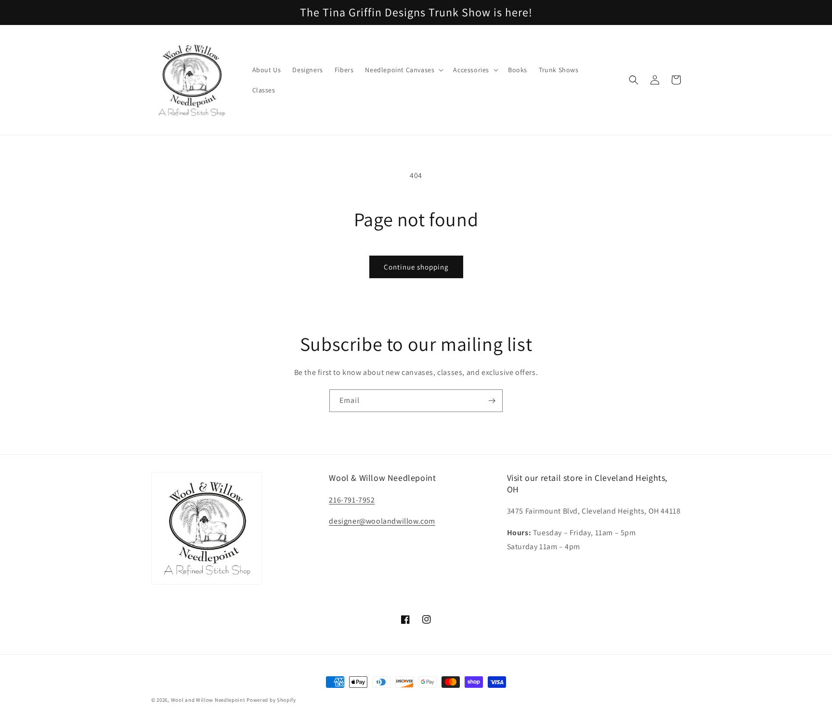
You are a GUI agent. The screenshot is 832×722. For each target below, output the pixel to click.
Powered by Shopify (271, 699)
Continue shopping (416, 266)
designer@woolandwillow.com (382, 521)
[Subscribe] (491, 400)
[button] (403, 70)
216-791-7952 (352, 500)
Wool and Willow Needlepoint (208, 699)
